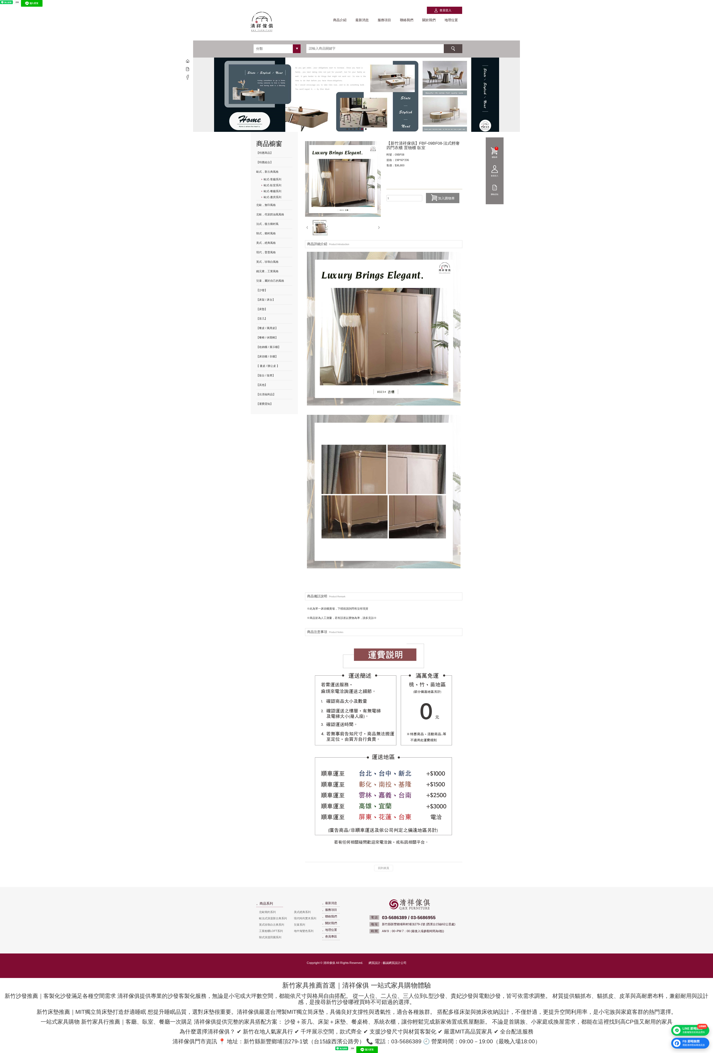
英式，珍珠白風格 (267, 261)
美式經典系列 (302, 912)
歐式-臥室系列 (272, 185)
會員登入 (445, 10)
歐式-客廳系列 (272, 179)
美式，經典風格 (266, 242)
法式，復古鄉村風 (267, 223)
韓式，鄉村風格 (266, 233)
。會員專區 (329, 936)
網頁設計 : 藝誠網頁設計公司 (387, 962)
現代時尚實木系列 (305, 918)
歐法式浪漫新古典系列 (273, 918)
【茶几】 (261, 318)
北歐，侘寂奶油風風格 (270, 214)
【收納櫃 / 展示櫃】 (268, 347)
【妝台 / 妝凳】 (265, 375)
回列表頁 (383, 868)
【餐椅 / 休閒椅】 (267, 337)
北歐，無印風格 (266, 204)
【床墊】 (261, 309)
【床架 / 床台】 (265, 299)
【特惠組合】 (264, 162)
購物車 (494, 152)
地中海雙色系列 (303, 930)
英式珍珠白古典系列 (271, 924)
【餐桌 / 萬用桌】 (267, 328)
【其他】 (261, 384)
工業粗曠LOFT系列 (271, 930)
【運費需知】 (264, 403)
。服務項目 (329, 909)
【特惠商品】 (264, 152)
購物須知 (494, 194)
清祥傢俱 (262, 22)
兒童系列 (299, 924)
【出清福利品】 (266, 394)
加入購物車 (446, 198)
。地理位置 (329, 929)
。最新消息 (329, 903)
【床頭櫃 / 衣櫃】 (267, 356)
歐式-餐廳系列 (272, 191)
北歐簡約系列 (267, 912)
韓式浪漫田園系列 (270, 937)
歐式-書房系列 (272, 197)
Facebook (188, 77)
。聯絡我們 (329, 916)
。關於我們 (329, 923)
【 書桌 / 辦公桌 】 (267, 365)
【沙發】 (261, 290)
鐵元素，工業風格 (267, 271)
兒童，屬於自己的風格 (270, 280)
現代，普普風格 (266, 252)
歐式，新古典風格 (267, 171)
